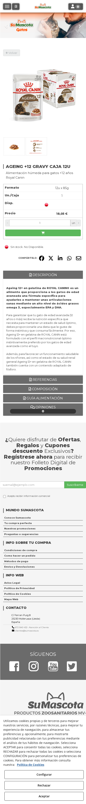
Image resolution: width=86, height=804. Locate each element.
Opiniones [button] (45, 409)
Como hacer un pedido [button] (19, 555)
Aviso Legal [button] (12, 582)
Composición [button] (44, 389)
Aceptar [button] (44, 796)
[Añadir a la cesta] (43, 233)
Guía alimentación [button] (44, 398)
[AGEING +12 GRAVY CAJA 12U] (43, 96)
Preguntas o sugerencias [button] (21, 534)
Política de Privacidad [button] (19, 588)
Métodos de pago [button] (16, 561)
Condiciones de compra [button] (20, 550)
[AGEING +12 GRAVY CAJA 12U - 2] (36, 146)
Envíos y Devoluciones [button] (19, 566)
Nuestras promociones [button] (19, 528)
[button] (6, 25)
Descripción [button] (44, 275)
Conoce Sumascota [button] (17, 517)
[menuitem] (43, 517)
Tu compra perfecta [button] (18, 523)
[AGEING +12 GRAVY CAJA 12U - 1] (14, 146)
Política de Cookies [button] (17, 593)
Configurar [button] (44, 774)
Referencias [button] (44, 380)
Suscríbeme (75, 484)
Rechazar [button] (44, 785)
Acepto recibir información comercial (28, 496)
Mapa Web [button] (11, 599)
